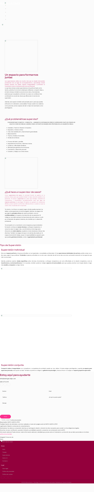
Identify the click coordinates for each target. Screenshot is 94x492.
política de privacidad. (16, 419)
